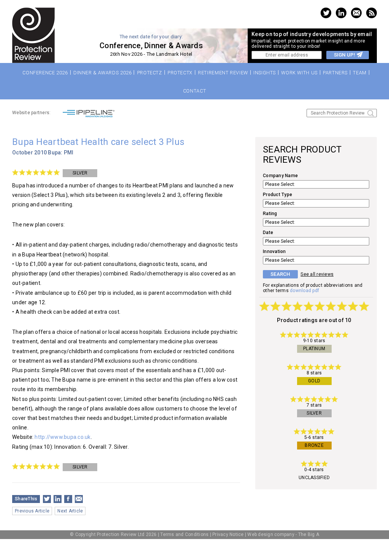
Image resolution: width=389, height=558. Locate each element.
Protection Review (33, 35)
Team (360, 72)
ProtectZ (149, 72)
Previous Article (32, 511)
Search (370, 113)
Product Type (277, 194)
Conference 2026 (45, 72)
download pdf (304, 290)
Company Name (280, 175)
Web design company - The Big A (283, 534)
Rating (270, 213)
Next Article (70, 511)
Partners (335, 72)
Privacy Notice (228, 534)
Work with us (299, 72)
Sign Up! (344, 55)
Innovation (274, 251)
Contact (194, 91)
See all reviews (317, 274)
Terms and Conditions (184, 534)
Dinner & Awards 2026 (102, 72)
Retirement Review (223, 72)
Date (268, 232)
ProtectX (180, 72)
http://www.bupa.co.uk (62, 437)
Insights (264, 72)
